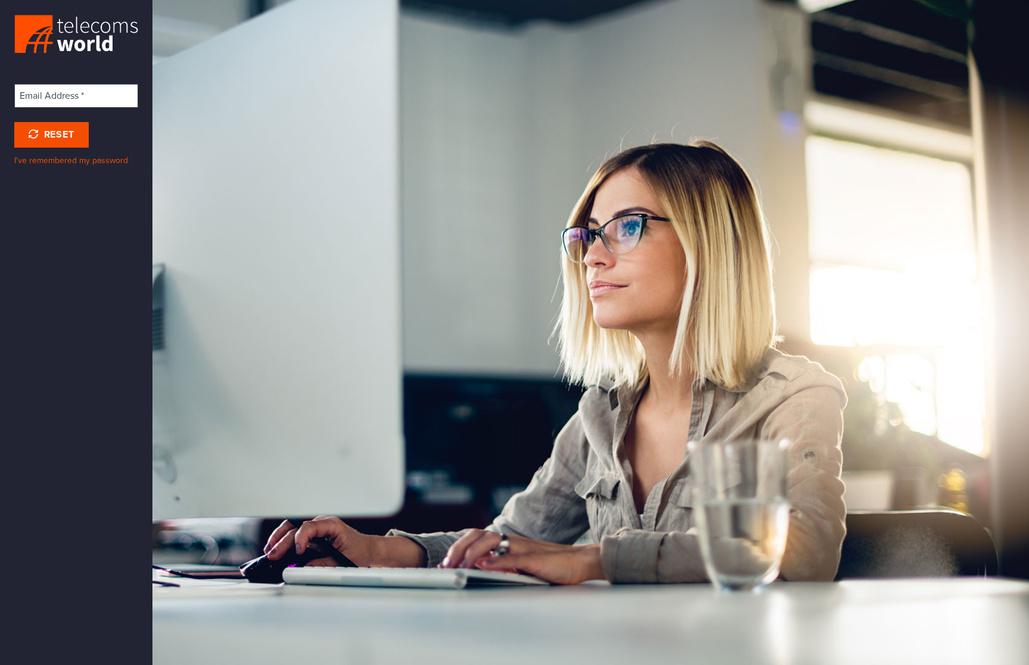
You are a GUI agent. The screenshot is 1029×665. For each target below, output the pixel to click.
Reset (57, 135)
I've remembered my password (71, 160)
